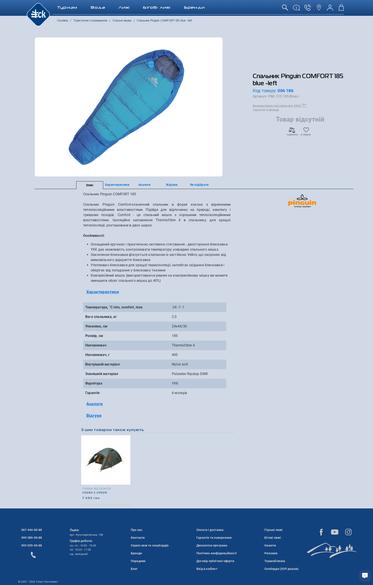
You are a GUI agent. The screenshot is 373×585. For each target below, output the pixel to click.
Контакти (138, 537)
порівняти (292, 134)
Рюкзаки (270, 553)
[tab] (157, 292)
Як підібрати (199, 184)
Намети (270, 545)
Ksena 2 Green (94, 493)
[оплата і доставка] (296, 9)
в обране (306, 134)
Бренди (136, 553)
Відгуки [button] (93, 415)
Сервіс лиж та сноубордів (150, 545)
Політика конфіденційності (216, 553)
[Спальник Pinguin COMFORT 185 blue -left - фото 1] (128, 107)
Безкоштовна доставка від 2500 (279, 105)
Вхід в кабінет (206, 569)
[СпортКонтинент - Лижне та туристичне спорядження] (38, 14)
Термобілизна (274, 561)
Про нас (136, 530)
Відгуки (171, 184)
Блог (134, 569)
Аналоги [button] (94, 403)
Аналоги (144, 184)
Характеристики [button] (102, 291)
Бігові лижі (272, 537)
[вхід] (330, 9)
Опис (89, 185)
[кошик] (341, 9)
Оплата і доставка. (210, 530)
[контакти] (318, 9)
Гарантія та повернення (214, 537)
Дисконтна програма (212, 545)
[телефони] (307, 9)
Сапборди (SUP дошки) (281, 569)
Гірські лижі (273, 530)
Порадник (138, 561)
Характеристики (117, 184)
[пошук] (285, 9)
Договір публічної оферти (215, 561)
